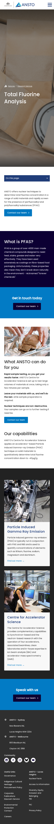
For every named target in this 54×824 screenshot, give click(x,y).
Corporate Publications (9, 794)
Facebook (13, 760)
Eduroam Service (12, 799)
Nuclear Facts (35, 778)
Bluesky (26, 760)
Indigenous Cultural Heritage (13, 783)
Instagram (20, 760)
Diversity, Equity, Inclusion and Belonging (36, 793)
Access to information (39, 784)
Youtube (33, 760)
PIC (30, 804)
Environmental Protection (10, 806)
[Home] (19, 5)
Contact (8, 810)
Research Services (25, 86)
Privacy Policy (35, 810)
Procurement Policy (13, 787)
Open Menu (50, 5)
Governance (10, 775)
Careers (7, 816)
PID (30, 799)
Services (11, 86)
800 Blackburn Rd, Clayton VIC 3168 (18, 742)
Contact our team (17, 212)
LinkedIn (6, 760)
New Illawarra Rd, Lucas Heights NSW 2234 (20, 726)
